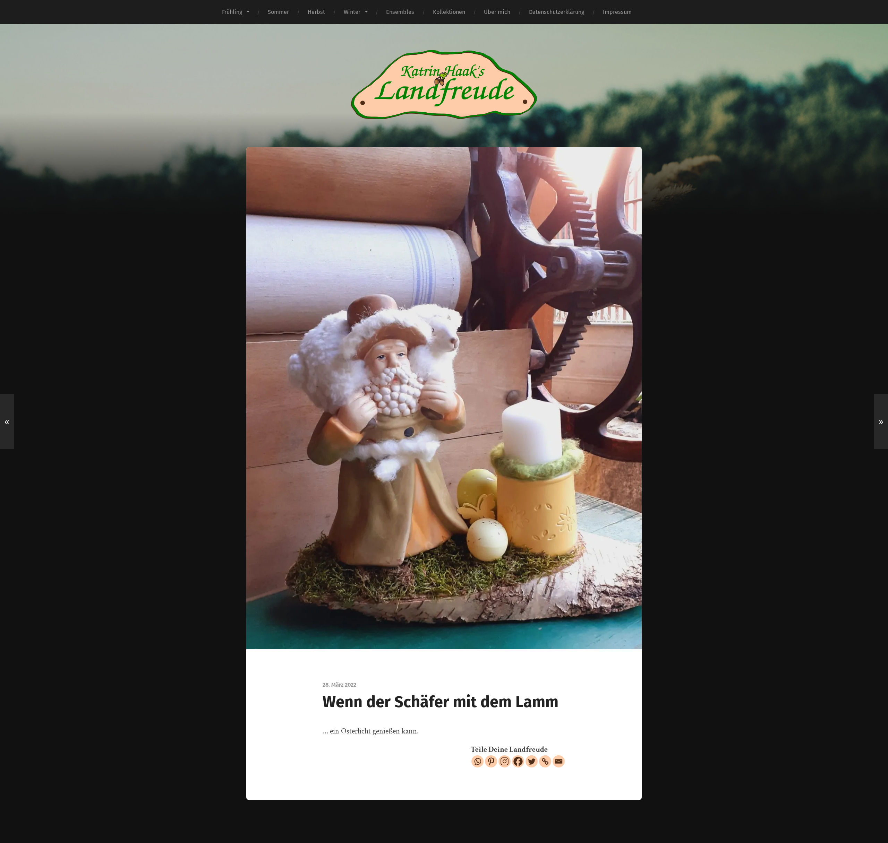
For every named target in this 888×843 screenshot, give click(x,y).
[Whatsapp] (477, 761)
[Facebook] (518, 761)
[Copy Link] (545, 761)
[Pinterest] (491, 761)
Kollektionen (449, 12)
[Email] (559, 761)
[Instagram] (504, 761)
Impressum (617, 12)
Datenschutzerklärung (556, 12)
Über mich (497, 12)
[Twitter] (532, 761)
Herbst (316, 12)
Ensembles (400, 12)
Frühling (232, 12)
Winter (352, 12)
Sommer (278, 12)
